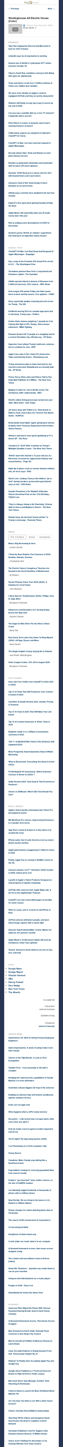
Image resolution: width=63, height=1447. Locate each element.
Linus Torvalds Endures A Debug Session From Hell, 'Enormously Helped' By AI (30, 1352)
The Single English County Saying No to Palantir (30, 651)
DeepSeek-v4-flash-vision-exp (22, 1234)
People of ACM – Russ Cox (20, 1285)
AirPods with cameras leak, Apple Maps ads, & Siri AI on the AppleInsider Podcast (29, 891)
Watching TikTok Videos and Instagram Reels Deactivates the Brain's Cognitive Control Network (29, 1420)
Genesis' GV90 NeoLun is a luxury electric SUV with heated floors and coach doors (30, 174)
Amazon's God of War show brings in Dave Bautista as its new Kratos (27, 184)
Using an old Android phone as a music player (29, 1278)
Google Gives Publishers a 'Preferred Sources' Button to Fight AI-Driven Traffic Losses (29, 1372)
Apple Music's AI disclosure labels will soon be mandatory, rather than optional (29, 941)
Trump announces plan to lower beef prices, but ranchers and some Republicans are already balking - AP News (31, 367)
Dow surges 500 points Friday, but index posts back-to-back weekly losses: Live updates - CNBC (31, 293)
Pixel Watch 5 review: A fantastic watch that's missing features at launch (29, 124)
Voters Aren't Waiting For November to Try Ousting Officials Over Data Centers (27, 1442)
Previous (13, 8)
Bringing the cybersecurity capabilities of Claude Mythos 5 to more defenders (30, 1079)
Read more (29, 28)
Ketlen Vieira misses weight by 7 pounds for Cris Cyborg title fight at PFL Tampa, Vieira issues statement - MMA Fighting (30, 324)
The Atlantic (14, 992)
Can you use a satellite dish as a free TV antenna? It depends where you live (31, 114)
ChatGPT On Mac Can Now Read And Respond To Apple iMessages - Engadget (31, 253)
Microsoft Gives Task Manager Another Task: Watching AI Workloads (29, 1382)
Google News (15, 968)
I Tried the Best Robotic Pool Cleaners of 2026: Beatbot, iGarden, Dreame (29, 556)
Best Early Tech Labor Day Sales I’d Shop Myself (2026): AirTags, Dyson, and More (30, 639)
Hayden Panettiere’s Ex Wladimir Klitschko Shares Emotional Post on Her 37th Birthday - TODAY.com (29, 494)
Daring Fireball (15, 982)
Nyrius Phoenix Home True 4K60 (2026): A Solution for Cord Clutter (27, 583)
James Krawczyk (47, 1026)
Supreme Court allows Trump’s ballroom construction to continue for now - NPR (31, 345)
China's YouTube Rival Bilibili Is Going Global (28, 1410)
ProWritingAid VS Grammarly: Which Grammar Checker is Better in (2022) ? (29, 773)
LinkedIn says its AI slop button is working (27, 55)
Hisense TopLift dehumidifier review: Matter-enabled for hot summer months (30, 931)
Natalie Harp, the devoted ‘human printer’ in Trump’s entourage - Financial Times (28, 518)
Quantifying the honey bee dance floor (25, 1292)
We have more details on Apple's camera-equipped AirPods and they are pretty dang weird (30, 94)
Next (51, 8)
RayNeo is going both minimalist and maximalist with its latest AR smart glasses (30, 164)
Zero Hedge (14, 985)
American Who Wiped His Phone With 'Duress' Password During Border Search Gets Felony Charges (29, 1311)
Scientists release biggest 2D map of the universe (31, 1087)
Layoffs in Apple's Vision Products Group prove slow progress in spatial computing (30, 881)
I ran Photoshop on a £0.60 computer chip (27, 1145)
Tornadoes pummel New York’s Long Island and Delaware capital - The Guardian (30, 273)
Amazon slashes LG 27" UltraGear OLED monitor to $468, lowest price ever (30, 871)
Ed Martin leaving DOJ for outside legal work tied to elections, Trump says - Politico (30, 313)
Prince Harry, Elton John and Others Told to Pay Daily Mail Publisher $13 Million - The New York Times (30, 379)
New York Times (16, 988)
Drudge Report (15, 971)
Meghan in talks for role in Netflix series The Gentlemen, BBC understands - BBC (28, 391)
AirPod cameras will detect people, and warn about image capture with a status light (28, 921)
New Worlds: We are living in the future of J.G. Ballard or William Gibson (29, 1201)
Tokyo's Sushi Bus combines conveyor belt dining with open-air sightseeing (31, 74)
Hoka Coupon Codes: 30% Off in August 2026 (29, 662)
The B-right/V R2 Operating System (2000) (27, 1138)
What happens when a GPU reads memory (27, 1111)
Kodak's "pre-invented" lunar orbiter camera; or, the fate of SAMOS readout (30, 1181)
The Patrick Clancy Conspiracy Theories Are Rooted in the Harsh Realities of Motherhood (28, 569)
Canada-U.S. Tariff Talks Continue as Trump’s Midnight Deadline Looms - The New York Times (30, 447)
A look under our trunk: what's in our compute (29, 1241)
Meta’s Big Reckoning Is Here (22, 543)
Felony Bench (14, 1153)
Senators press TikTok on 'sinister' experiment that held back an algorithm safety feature (29, 234)
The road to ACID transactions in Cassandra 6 (29, 1220)
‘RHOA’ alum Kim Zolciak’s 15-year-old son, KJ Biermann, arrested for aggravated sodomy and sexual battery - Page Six (30, 458)
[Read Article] (24, 25)
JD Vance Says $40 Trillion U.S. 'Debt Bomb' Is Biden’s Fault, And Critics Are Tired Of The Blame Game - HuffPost (31, 412)
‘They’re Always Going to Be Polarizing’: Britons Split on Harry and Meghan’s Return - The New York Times (30, 507)
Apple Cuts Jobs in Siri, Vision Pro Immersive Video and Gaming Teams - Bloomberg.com (29, 355)
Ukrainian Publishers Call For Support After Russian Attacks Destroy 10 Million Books (28, 1432)
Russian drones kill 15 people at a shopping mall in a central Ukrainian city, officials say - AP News (31, 335)
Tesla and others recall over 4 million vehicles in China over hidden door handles (30, 84)
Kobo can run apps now (19, 1104)
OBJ (10, 978)
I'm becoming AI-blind (18, 1227)
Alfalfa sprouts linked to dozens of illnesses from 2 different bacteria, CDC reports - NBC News (30, 283)
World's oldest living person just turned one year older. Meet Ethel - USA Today (30, 401)
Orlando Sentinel (16, 975)
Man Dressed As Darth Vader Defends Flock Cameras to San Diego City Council (28, 1332)
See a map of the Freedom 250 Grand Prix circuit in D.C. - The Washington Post (30, 263)
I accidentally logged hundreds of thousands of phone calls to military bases (29, 1191)
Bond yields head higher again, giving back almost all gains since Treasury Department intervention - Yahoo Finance (31, 425)
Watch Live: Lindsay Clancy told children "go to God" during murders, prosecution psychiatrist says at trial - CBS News (30, 481)
